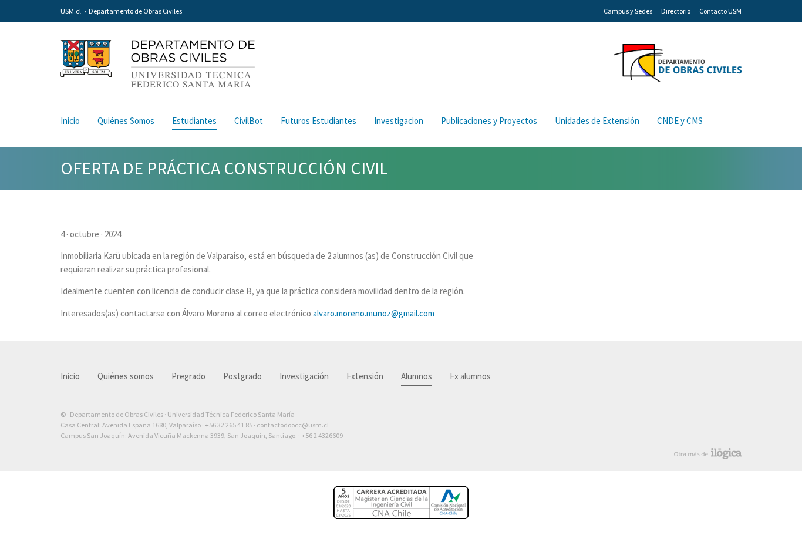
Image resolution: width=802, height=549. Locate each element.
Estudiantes (194, 120)
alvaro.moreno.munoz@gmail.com (373, 313)
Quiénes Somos (125, 120)
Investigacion (398, 120)
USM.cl (70, 10)
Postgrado (242, 376)
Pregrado (188, 376)
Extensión (364, 376)
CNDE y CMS (680, 120)
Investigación (304, 376)
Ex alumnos (470, 376)
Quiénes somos (125, 376)
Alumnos (416, 376)
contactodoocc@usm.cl (293, 424)
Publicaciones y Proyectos (489, 120)
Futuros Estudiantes (318, 120)
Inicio (70, 120)
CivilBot (248, 120)
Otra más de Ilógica (708, 454)
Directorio (675, 10)
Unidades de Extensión (597, 120)
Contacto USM (720, 10)
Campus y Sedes (628, 10)
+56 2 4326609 (322, 435)
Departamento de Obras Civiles (135, 10)
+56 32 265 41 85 (228, 424)
